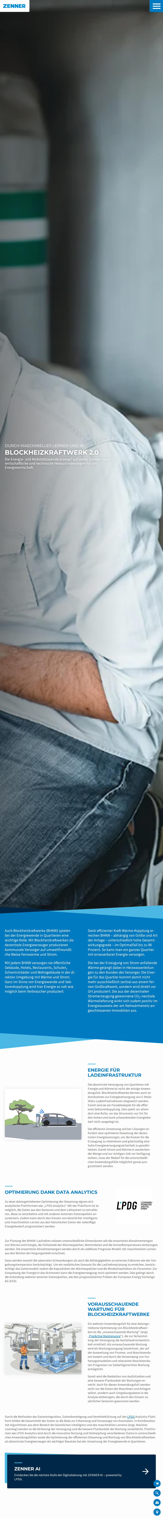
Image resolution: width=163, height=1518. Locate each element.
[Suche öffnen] (157, 1494)
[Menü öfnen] (156, 6)
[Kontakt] (157, 1502)
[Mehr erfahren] (81, 1471)
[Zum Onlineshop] (157, 1483)
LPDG (131, 1417)
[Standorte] (157, 1512)
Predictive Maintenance (104, 1336)
